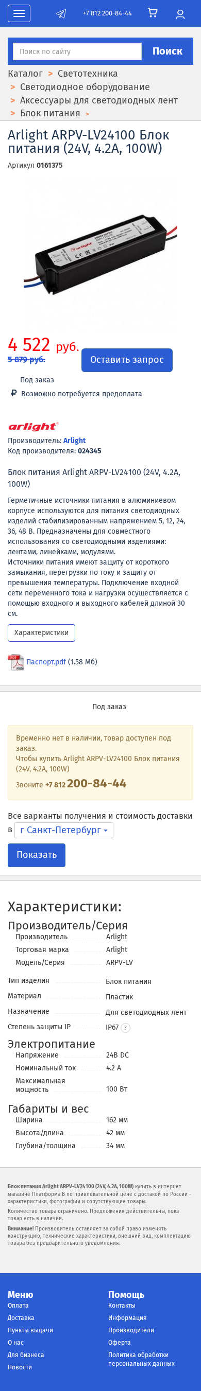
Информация (127, 1318)
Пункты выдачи (30, 1330)
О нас (16, 1342)
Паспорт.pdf (46, 662)
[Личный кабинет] (180, 15)
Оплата (18, 1305)
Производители (131, 1330)
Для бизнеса (26, 1355)
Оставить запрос (127, 359)
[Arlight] (33, 428)
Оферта (119, 1342)
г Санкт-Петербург (62, 830)
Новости (20, 1367)
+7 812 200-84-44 (107, 13)
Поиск (167, 51)
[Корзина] (153, 13)
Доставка (21, 1318)
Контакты (122, 1305)
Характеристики (41, 632)
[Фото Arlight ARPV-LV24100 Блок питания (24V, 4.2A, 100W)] (100, 254)
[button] (125, 1028)
